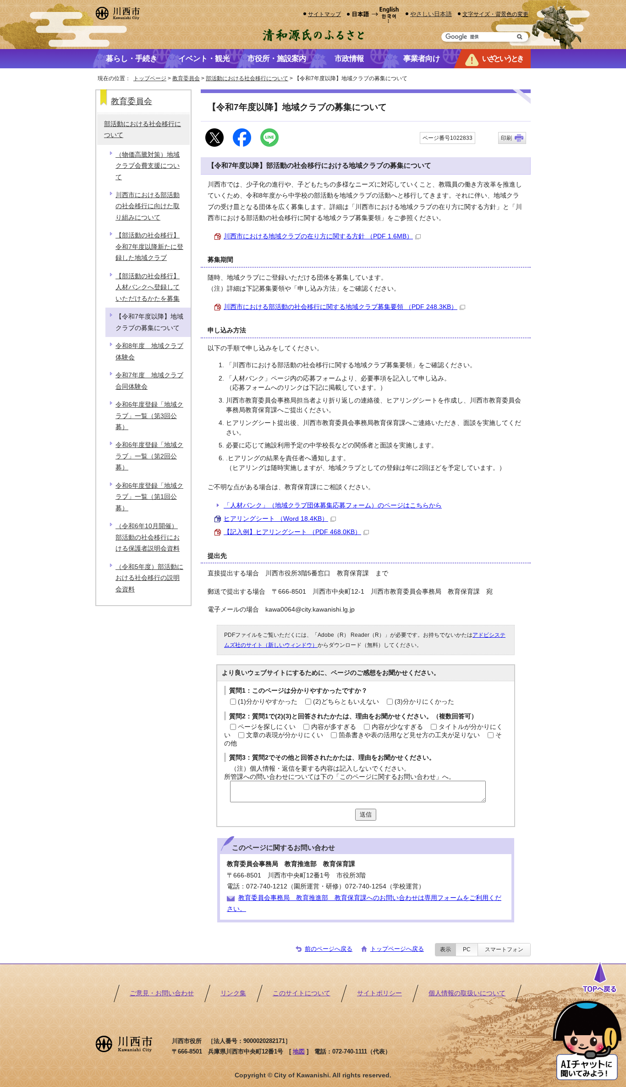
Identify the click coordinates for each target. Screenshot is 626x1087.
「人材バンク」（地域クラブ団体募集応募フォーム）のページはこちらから (333, 505)
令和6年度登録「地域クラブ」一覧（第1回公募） (149, 497)
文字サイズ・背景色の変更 (495, 14)
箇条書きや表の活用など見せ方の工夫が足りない (409, 735)
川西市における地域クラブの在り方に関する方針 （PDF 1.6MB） (318, 236)
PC (467, 949)
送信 (366, 814)
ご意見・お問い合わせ (162, 993)
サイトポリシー (379, 993)
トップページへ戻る (397, 948)
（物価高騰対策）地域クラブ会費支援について (147, 166)
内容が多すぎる (333, 726)
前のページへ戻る (328, 948)
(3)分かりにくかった (424, 701)
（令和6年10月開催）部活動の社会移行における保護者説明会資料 (147, 537)
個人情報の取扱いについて (466, 993)
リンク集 (233, 993)
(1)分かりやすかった (267, 701)
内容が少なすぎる (397, 726)
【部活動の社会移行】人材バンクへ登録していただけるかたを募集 (147, 287)
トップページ (149, 78)
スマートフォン (504, 949)
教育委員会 (186, 78)
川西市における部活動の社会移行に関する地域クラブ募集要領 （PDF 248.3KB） (340, 306)
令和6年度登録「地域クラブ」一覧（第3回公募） (149, 415)
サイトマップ (324, 14)
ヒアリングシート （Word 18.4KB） (276, 518)
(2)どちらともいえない (346, 701)
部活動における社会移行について (247, 78)
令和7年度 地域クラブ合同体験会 (149, 381)
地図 (299, 1051)
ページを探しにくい (267, 726)
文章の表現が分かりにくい (284, 735)
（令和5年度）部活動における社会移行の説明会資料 (149, 578)
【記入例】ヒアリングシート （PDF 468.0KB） (292, 532)
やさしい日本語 (431, 14)
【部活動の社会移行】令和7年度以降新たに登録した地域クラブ (149, 246)
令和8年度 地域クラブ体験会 (149, 351)
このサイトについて (301, 993)
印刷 (506, 138)
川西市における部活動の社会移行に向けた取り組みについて (147, 206)
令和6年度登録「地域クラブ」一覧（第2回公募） (149, 456)
